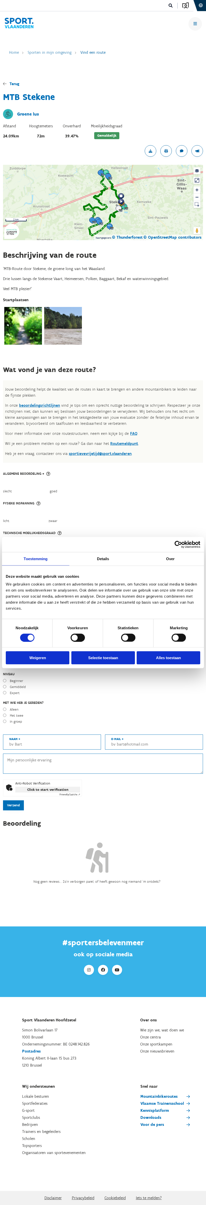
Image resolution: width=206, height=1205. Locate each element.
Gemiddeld (18, 687)
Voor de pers (152, 1124)
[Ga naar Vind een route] (19, 23)
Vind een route (93, 52)
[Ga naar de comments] (181, 151)
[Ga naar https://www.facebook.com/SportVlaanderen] (103, 970)
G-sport (28, 1110)
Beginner (16, 681)
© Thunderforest (127, 237)
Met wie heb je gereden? (23, 703)
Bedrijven (30, 1124)
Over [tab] (170, 558)
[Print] (166, 151)
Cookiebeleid (115, 1197)
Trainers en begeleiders (41, 1131)
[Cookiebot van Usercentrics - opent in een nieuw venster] (178, 544)
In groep (16, 721)
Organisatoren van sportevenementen (54, 1152)
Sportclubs (31, 1117)
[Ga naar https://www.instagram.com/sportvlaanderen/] (89, 970)
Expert (15, 693)
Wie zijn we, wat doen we (162, 1030)
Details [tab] (103, 558)
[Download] (150, 151)
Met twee (16, 715)
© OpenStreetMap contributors (172, 237)
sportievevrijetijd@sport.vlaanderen (100, 453)
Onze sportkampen (156, 1044)
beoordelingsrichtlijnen (39, 405)
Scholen (28, 1138)
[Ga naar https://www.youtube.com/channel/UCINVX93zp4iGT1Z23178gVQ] (117, 970)
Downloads (150, 1117)
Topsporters (32, 1145)
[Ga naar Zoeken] (171, 6)
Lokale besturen (35, 1096)
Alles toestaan (168, 658)
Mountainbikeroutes (159, 1096)
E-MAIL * (117, 739)
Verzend (13, 805)
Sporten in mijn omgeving (50, 52)
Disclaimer (53, 1197)
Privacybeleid (83, 1197)
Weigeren (37, 658)
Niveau (9, 674)
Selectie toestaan (103, 658)
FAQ (133, 433)
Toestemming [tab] (35, 558)
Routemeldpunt (124, 443)
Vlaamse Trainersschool (162, 1103)
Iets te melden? (149, 1197)
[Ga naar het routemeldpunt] (197, 151)
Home (14, 52)
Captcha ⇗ (70, 794)
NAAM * (14, 739)
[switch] (78, 638)
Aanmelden (185, 6)
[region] (103, 202)
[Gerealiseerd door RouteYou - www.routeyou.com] (11, 235)
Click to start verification (47, 790)
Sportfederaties (34, 1103)
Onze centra (150, 1037)
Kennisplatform (154, 1110)
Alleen (14, 709)
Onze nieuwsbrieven (157, 1051)
